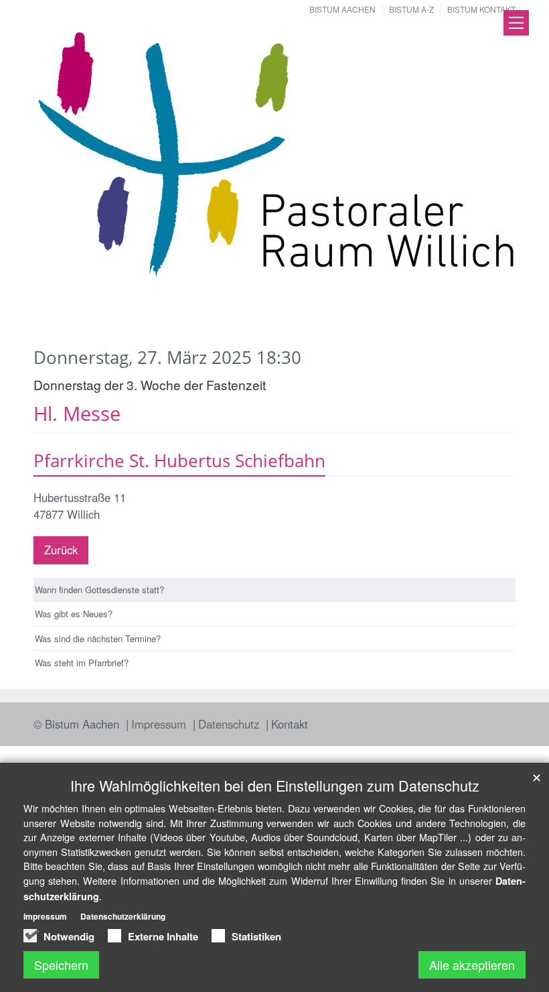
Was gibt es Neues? (73, 613)
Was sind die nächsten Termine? (98, 638)
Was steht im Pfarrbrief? (82, 662)
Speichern (61, 964)
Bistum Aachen (342, 9)
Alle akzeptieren (472, 964)
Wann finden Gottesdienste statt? (99, 589)
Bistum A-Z (411, 9)
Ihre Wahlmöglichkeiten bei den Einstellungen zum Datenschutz (274, 785)
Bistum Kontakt (481, 9)
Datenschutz (230, 724)
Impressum (160, 724)
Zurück (61, 550)
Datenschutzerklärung (122, 916)
